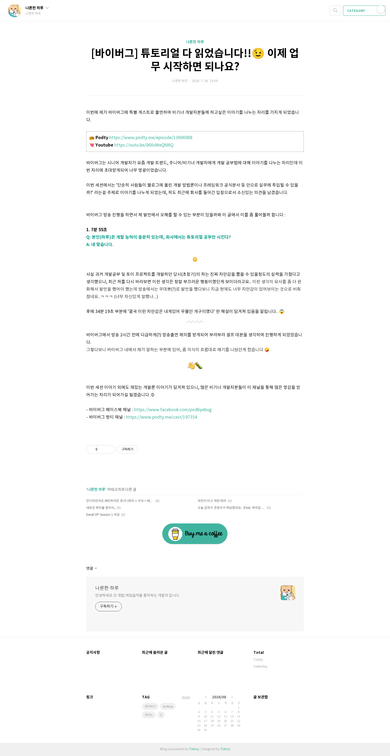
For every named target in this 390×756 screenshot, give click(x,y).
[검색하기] (335, 10)
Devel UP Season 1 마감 (103, 515)
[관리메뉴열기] (381, 9)
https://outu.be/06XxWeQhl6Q (144, 145)
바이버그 (150, 706)
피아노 (149, 715)
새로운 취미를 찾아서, (100, 508)
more (186, 697)
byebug (168, 706)
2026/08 (219, 697)
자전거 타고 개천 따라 (212, 501)
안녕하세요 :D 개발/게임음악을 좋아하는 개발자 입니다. (137, 596)
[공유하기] (102, 449)
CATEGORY (356, 11)
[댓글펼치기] (95, 568)
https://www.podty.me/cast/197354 (161, 417)
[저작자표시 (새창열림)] (140, 449)
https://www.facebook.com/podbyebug (173, 409)
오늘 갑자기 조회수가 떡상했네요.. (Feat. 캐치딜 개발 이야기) (231, 508)
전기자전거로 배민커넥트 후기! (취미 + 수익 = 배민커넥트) (120, 501)
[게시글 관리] (109, 449)
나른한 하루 (34, 8)
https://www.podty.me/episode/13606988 (150, 137)
